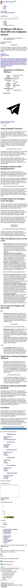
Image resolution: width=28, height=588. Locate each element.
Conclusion (9, 65)
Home (5, 21)
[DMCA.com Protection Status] (9, 517)
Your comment (5, 483)
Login (2, 16)
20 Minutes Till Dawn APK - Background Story (12, 58)
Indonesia (7, 12)
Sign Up (6, 16)
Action (5, 24)
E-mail (2, 567)
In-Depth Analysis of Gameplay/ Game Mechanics (14, 59)
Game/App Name (5, 568)
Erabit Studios (16, 85)
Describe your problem (6, 570)
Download (3, 66)
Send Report (4, 586)
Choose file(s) (4, 585)
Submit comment (5, 498)
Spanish (2, 12)
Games (5, 22)
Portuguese (12, 12)
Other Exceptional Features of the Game (14, 60)
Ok (14, 552)
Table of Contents (5, 55)
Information (3, 54)
